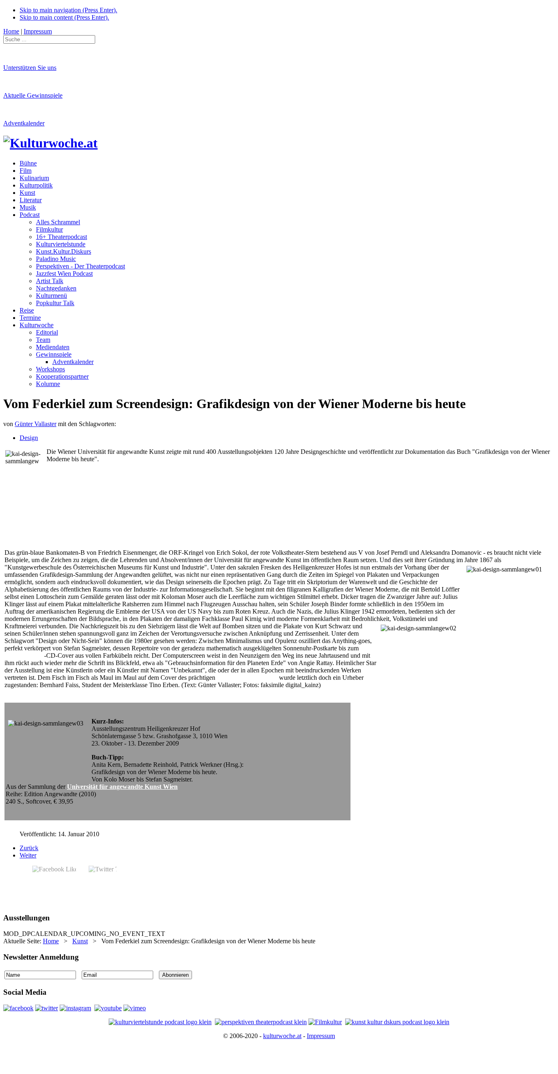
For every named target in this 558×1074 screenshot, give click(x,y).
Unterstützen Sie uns (29, 67)
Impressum (321, 1035)
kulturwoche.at (282, 1035)
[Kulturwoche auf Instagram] (75, 1008)
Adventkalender (24, 123)
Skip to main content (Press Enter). (64, 17)
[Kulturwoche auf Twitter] (46, 1008)
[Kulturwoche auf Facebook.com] (18, 1008)
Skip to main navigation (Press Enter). (68, 10)
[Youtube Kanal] (134, 1008)
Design (29, 437)
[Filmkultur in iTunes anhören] (325, 1021)
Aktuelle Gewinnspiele (32, 95)
